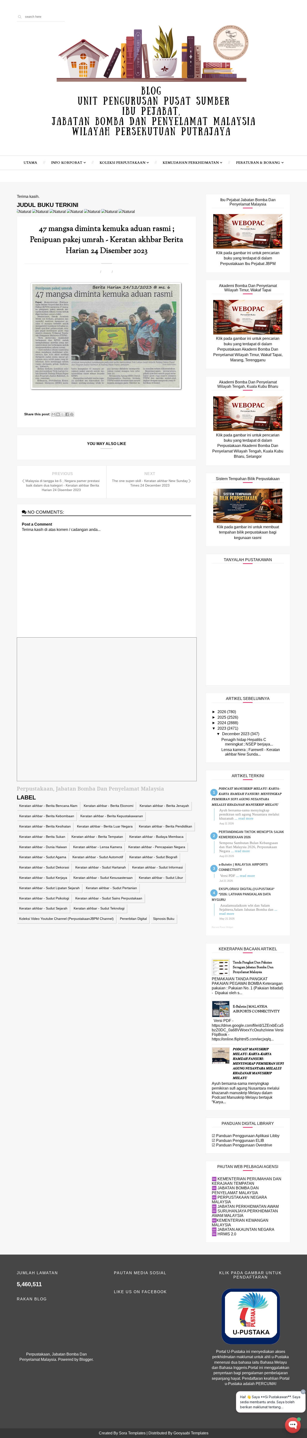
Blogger (86, 1359)
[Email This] (53, 414)
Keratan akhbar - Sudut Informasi (157, 867)
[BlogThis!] (58, 414)
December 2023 (236, 734)
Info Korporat (66, 162)
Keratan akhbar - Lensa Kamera (97, 847)
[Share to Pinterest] (71, 414)
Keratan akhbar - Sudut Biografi (153, 857)
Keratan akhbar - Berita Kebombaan (46, 816)
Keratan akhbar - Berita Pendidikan (165, 826)
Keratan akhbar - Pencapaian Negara (156, 847)
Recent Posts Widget (222, 927)
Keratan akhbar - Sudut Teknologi (99, 908)
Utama (30, 162)
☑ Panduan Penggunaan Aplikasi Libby (245, 1136)
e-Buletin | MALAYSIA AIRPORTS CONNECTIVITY (256, 1009)
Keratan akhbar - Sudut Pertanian (111, 888)
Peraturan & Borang (258, 162)
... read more (244, 818)
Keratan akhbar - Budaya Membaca (156, 837)
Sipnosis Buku (163, 919)
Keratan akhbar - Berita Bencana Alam (48, 806)
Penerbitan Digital (133, 919)
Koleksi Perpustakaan (122, 162)
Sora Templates (132, 1433)
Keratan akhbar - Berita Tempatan (97, 837)
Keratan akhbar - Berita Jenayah (164, 806)
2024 (222, 723)
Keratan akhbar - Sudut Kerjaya (43, 878)
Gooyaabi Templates (190, 1433)
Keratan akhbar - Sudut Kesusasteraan (103, 878)
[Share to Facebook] (67, 414)
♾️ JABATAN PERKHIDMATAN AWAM (245, 1206)
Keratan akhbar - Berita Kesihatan (45, 826)
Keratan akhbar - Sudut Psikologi (44, 898)
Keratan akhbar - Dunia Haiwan (43, 847)
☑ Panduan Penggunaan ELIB (238, 1141)
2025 (222, 717)
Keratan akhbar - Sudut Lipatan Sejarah (49, 888)
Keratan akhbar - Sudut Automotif (97, 857)
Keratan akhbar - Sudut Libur (161, 878)
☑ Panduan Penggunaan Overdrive (242, 1145)
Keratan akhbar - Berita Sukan (42, 837)
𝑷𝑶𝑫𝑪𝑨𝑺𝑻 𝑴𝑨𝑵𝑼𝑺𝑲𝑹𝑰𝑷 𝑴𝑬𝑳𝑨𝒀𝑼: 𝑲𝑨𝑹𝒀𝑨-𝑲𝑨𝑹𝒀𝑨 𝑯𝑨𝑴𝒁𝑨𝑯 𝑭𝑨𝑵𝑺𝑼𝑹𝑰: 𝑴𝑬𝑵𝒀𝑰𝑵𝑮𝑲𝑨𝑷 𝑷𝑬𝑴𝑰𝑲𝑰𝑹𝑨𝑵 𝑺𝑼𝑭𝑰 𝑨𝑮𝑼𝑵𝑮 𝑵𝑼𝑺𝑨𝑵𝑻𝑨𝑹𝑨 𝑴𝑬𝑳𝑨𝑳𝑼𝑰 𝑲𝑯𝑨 (258, 1064)
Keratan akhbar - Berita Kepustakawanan (111, 816)
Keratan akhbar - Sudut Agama (42, 857)
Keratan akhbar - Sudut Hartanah (100, 867)
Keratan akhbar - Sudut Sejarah (43, 908)
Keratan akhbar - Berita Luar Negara (105, 826)
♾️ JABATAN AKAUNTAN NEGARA (243, 1229)
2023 (222, 728)
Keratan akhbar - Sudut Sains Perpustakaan (108, 898)
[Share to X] (62, 414)
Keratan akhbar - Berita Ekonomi (108, 806)
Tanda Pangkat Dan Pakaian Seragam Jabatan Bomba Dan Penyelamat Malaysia (253, 967)
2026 (222, 712)
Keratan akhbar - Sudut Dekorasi (44, 867)
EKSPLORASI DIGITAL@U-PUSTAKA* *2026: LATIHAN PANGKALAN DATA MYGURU (243, 894)
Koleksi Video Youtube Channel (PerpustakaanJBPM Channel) (66, 919)
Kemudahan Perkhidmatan (191, 162)
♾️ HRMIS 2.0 (224, 1234)
